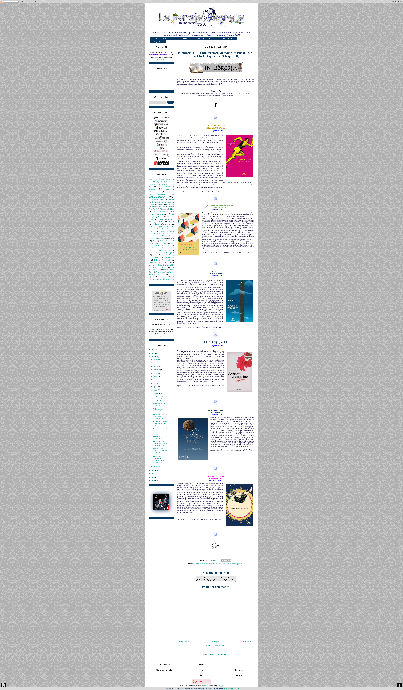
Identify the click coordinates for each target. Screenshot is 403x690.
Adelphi (169, 179)
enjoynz (205, 686)
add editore (161, 179)
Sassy (167, 262)
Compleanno (170, 192)
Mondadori (160, 238)
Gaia (227, 563)
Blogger (220, 686)
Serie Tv (151, 265)
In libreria (233, 563)
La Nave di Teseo (165, 229)
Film (154, 211)
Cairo (159, 187)
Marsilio (171, 234)
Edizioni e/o (217, 563)
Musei (154, 241)
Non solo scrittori (157, 250)
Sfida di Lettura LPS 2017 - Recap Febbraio (160, 398)
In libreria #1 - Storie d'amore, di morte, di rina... (160, 423)
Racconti (156, 258)
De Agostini (156, 202)
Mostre (171, 238)
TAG (165, 274)
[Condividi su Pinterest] (230, 560)
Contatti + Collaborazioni (163, 38)
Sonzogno (159, 272)
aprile (156, 386)
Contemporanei (207, 563)
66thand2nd (152, 179)
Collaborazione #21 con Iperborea (159, 410)
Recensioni (185, 38)
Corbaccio (171, 200)
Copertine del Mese (156, 199)
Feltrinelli (163, 209)
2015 (153, 474)
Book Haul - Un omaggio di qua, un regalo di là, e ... (160, 443)
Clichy (167, 189)
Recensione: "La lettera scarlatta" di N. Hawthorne (161, 431)
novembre (157, 363)
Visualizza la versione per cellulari (215, 645)
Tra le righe (161, 277)
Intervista (151, 227)
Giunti (151, 219)
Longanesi (162, 231)
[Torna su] (399, 685)
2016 (153, 470)
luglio (156, 376)
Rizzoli (168, 260)
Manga (165, 234)
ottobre (156, 366)
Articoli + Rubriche (205, 38)
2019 (153, 350)
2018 (153, 353)
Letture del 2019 (227, 38)
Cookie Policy (162, 334)
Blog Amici (158, 41)
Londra (151, 231)
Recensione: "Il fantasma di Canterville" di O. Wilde (160, 459)
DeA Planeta (167, 202)
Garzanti (160, 217)
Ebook (160, 204)
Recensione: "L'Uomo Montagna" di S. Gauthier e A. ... (160, 416)
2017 (153, 356)
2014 (153, 477)
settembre (157, 370)
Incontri (167, 224)
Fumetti (171, 211)
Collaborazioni (155, 191)
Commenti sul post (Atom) (219, 654)
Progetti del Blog (168, 255)
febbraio (156, 393)
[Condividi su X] (226, 560)
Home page (215, 641)
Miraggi (151, 239)
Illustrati (171, 221)
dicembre (157, 359)
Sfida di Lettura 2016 (166, 265)
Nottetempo (152, 253)
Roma (151, 262)
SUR (159, 274)
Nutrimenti (161, 253)
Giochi (169, 217)
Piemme (155, 255)
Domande (152, 204)
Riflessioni (157, 260)
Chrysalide (168, 187)
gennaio (156, 466)
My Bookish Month (159, 243)
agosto (156, 373)
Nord (169, 250)
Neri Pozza (167, 246)
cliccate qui (161, 59)
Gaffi (153, 214)
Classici (152, 189)
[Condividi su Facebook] (228, 560)
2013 (153, 480)
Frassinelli (162, 211)
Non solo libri (169, 248)
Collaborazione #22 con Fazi (159, 404)
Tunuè (154, 279)
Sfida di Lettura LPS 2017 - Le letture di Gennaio (160, 451)
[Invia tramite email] (222, 560)
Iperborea (240, 563)
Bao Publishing (154, 182)
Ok (239, 688)
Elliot (163, 207)
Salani (159, 262)
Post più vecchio (247, 641)
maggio (156, 383)
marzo (156, 390)
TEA (172, 274)
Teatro (153, 277)
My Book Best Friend (167, 241)
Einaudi (154, 206)
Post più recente (184, 641)
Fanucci (171, 206)
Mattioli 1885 (155, 236)
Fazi (223, 563)
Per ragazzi (170, 252)
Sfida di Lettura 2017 (159, 267)
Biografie (152, 184)
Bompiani (198, 563)
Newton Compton (155, 248)
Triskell (171, 277)
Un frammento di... (167, 279)
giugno (156, 380)
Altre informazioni (230, 688)
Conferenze (161, 194)
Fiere (172, 209)
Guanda (160, 221)
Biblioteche (167, 182)
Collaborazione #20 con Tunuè (159, 437)
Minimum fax (166, 236)
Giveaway (160, 219)
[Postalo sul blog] (224, 560)
